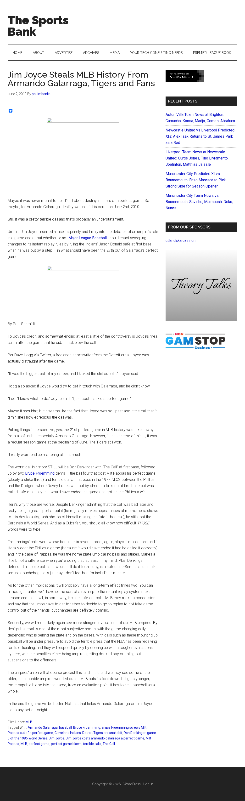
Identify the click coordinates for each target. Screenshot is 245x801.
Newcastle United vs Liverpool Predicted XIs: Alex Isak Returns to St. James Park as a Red (200, 136)
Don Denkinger (135, 733)
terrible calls (92, 744)
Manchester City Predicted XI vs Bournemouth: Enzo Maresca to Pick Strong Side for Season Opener (196, 179)
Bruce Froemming (40, 473)
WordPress (132, 784)
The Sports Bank (38, 25)
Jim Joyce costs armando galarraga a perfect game (105, 738)
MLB (29, 722)
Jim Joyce (56, 738)
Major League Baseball (87, 238)
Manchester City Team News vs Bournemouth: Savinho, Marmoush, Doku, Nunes (199, 201)
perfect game (39, 744)
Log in (148, 784)
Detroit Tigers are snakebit (102, 733)
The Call (109, 744)
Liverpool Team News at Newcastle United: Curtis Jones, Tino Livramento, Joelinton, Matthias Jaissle (197, 158)
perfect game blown (66, 744)
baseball (65, 727)
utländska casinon (180, 240)
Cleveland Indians (68, 733)
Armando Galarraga (43, 727)
